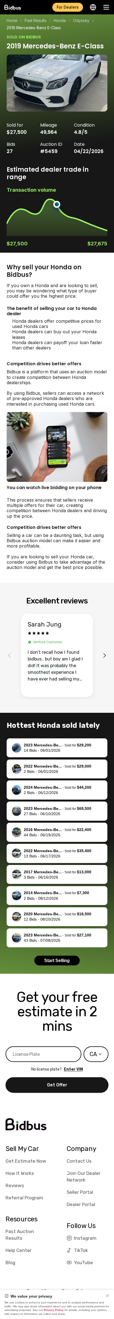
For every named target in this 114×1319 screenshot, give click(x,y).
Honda (60, 20)
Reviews (15, 1185)
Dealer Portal (81, 1204)
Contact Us (79, 1161)
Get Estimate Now (26, 1161)
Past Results (35, 20)
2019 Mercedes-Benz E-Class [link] (34, 27)
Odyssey (81, 20)
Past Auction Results (20, 1235)
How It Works (20, 1173)
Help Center (19, 1250)
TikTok (81, 1250)
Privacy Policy (54, 1309)
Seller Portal (80, 1192)
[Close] (107, 1295)
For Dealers (68, 7)
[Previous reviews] (9, 655)
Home (12, 20)
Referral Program (24, 1197)
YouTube (83, 1262)
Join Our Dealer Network (83, 1176)
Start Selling (57, 960)
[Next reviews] (105, 655)
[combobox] (96, 1054)
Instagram (85, 1238)
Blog (10, 1262)
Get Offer (57, 1085)
